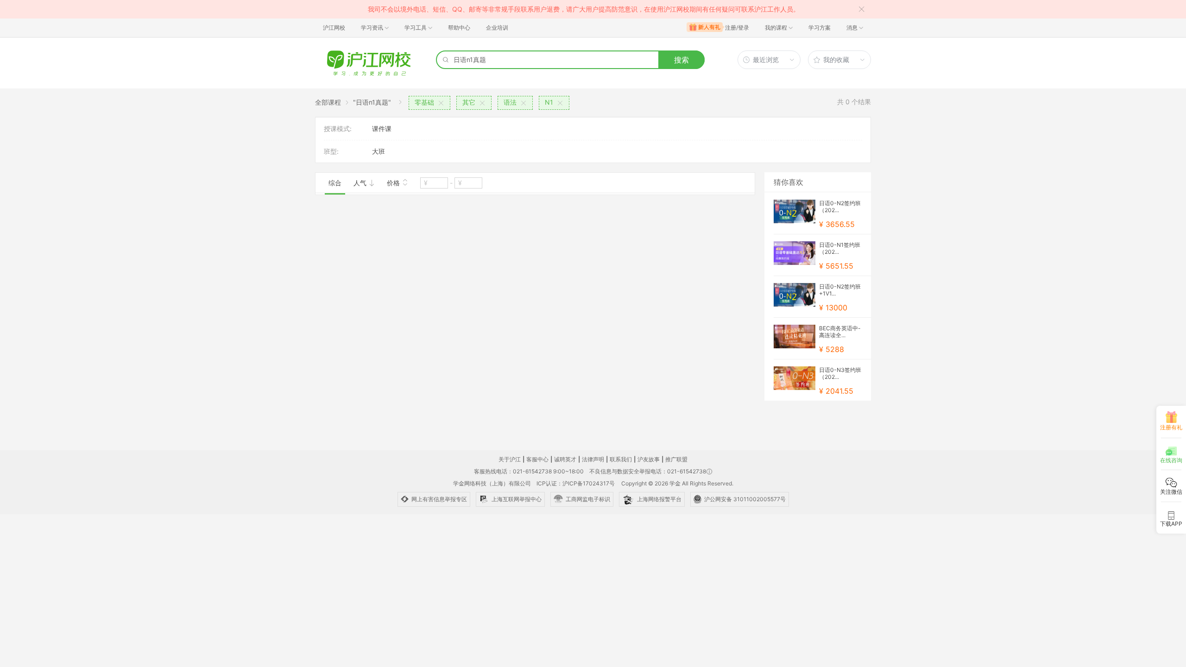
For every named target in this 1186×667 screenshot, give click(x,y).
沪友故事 (648, 459)
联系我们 (621, 459)
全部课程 (328, 102)
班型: (331, 151)
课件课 (381, 128)
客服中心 (537, 459)
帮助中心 (459, 27)
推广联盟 (676, 459)
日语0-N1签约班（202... (839, 248)
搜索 (681, 59)
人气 (360, 183)
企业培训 (497, 27)
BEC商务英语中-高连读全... (840, 332)
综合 (334, 183)
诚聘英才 (565, 459)
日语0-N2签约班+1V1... (840, 290)
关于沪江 (509, 459)
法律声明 (593, 459)
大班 (378, 151)
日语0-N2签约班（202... (840, 207)
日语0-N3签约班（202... (840, 373)
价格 (394, 183)
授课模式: (338, 128)
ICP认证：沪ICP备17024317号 (575, 483)
